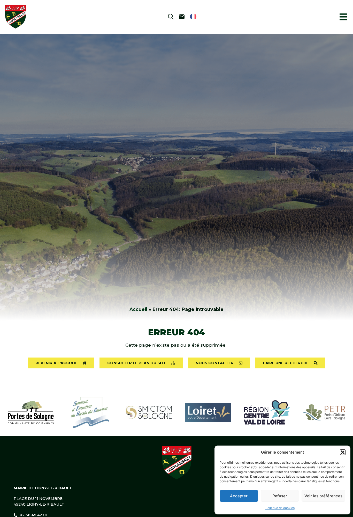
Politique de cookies (280, 508)
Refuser (279, 495)
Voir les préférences (323, 495)
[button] (342, 452)
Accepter (239, 495)
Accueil (138, 309)
